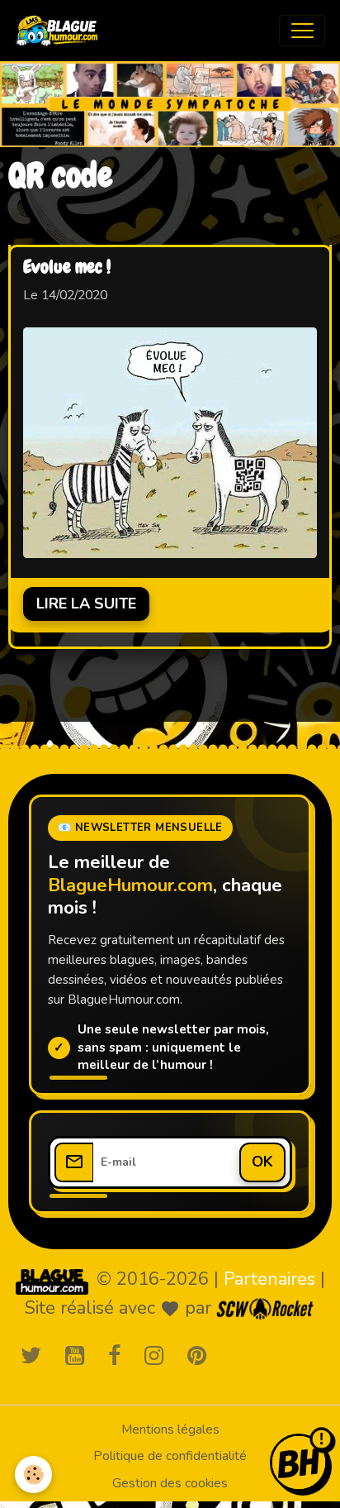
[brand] (60, 30)
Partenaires (269, 1279)
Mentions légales (170, 1429)
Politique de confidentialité (170, 1456)
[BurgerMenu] (302, 30)
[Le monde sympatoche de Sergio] (52, 1281)
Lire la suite (86, 603)
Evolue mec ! (67, 268)
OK (262, 1162)
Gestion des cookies (170, 1483)
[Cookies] (33, 1474)
